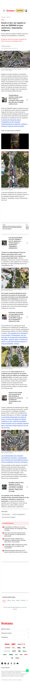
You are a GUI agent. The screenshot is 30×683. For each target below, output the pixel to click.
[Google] (2, 663)
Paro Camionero (6, 514)
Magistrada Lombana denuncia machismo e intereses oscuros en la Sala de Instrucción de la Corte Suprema (12, 227)
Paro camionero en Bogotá (8, 517)
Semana (3, 17)
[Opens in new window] (5, 663)
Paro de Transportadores (19, 514)
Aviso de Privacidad (7, 667)
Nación (8, 17)
